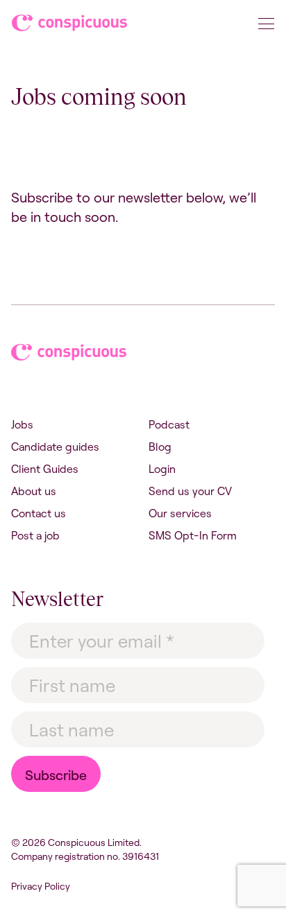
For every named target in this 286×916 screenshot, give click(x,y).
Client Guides (44, 469)
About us (33, 491)
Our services (180, 513)
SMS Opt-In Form (193, 535)
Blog (160, 446)
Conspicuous (70, 26)
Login (162, 469)
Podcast (169, 424)
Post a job (35, 535)
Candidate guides (55, 446)
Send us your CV (190, 491)
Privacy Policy (40, 886)
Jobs (22, 424)
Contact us (38, 513)
